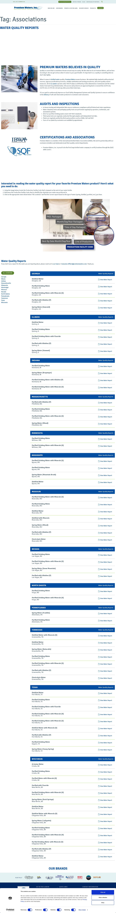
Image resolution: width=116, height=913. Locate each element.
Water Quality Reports (92, 2)
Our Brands (59, 8)
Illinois (3, 279)
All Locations (7, 273)
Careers (100, 8)
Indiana (3, 281)
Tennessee (4, 298)
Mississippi (4, 287)
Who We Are (51, 8)
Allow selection (103, 897)
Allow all (102, 892)
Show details (82, 910)
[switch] (45, 910)
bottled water (55, 79)
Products (93, 8)
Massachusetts (6, 283)
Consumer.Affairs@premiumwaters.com (74, 264)
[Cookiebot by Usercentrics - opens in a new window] (10, 910)
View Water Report (106, 280)
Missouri (4, 290)
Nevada (3, 292)
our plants (54, 84)
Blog (83, 2)
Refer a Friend (77, 2)
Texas (3, 300)
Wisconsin (4, 302)
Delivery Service (84, 8)
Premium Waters (70, 79)
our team (56, 264)
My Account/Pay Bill (65, 2)
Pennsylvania (5, 296)
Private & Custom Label (71, 8)
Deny (102, 902)
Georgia (3, 277)
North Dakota (5, 294)
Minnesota (4, 285)
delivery (46, 95)
